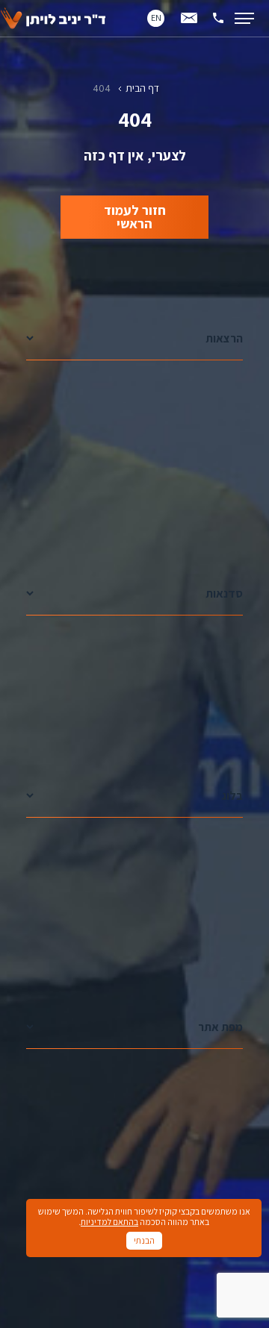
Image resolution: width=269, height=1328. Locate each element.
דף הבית (142, 88)
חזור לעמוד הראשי (135, 216)
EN (156, 17)
